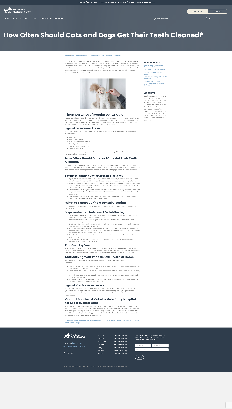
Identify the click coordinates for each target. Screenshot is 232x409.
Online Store (47, 18)
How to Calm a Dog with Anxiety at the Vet (155, 78)
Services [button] (23, 18)
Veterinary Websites (69, 366)
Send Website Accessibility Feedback (115, 366)
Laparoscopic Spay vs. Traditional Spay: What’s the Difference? (154, 83)
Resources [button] (58, 18)
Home (7, 18)
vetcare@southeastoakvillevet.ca (142, 2)
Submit (139, 357)
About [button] (14, 18)
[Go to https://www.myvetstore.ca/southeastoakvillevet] (210, 18)
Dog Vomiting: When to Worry (154, 70)
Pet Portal (35, 18)
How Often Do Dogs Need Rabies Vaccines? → (123, 321)
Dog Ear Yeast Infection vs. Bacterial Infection (153, 66)
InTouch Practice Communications (90, 366)
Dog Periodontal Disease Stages (153, 73)
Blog (72, 56)
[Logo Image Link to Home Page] (17, 10)
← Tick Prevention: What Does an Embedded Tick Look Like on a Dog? (83, 322)
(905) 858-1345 (92, 2)
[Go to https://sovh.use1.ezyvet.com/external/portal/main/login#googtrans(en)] (206, 18)
